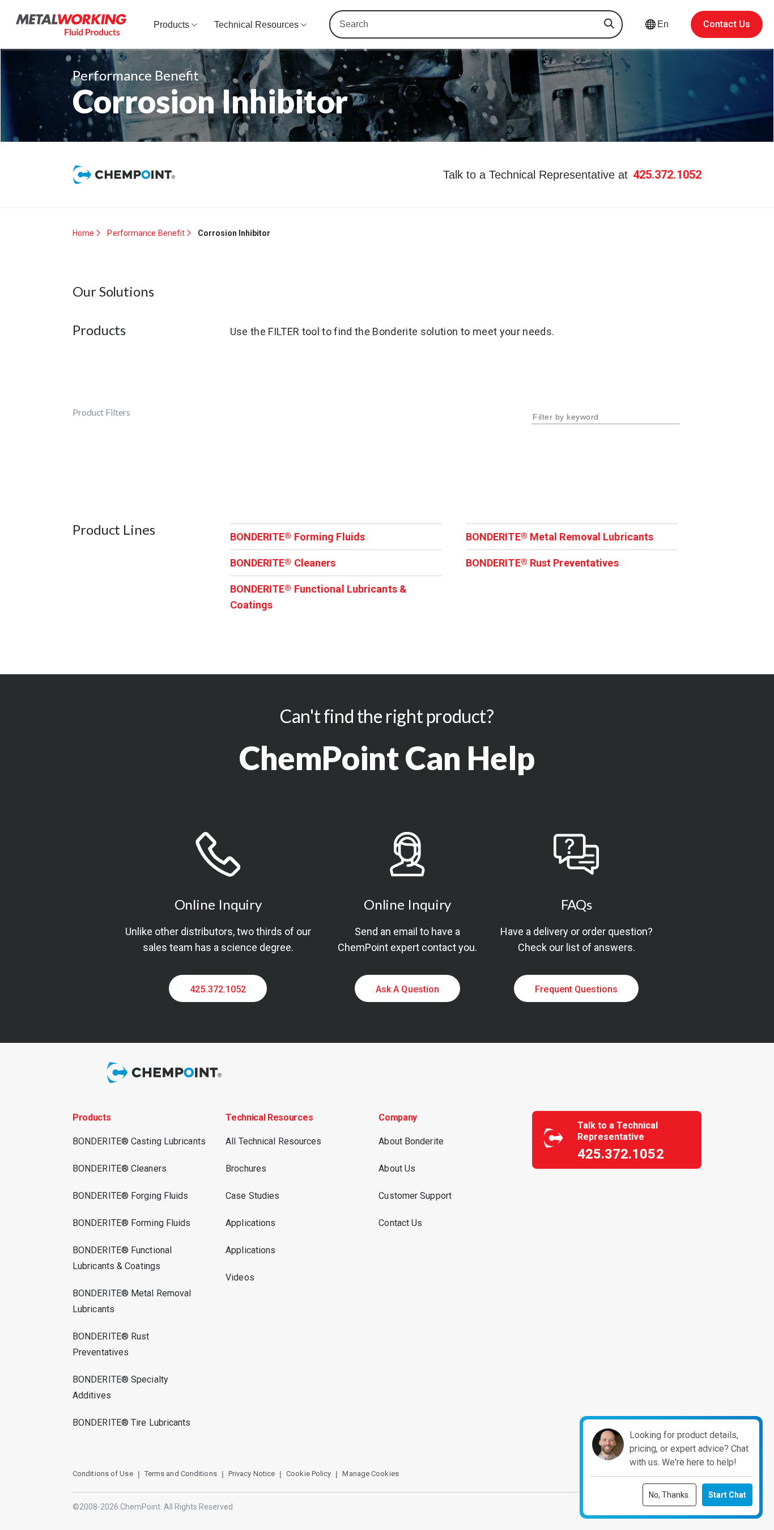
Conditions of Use (103, 1473)
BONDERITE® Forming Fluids (132, 1223)
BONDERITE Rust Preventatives (542, 563)
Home (83, 233)
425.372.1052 (667, 174)
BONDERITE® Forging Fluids (131, 1195)
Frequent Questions (576, 989)
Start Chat (727, 1494)
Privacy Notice (251, 1473)
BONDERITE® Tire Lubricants (132, 1422)
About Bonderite (411, 1141)
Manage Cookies (370, 1473)
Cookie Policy (308, 1473)
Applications (250, 1223)
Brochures (246, 1168)
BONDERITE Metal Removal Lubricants (560, 537)
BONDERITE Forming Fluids (297, 537)
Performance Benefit (146, 233)
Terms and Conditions (180, 1473)
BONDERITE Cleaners (283, 563)
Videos (240, 1277)
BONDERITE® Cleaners (120, 1168)
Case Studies (252, 1195)
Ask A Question (407, 989)
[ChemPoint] (166, 1084)
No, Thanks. (669, 1494)
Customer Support (415, 1195)
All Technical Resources (273, 1141)
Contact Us (726, 24)
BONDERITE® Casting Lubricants (139, 1141)
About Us (397, 1168)
